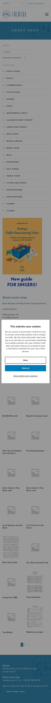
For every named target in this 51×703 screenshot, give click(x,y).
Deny (25, 360)
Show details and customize (25, 376)
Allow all (25, 368)
